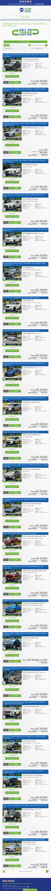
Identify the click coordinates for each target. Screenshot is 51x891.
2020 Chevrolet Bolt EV (32, 403)
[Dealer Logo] (25, 10)
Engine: (24, 65)
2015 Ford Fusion (29, 843)
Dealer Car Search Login (6, 886)
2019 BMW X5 (32, 269)
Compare (13, 73)
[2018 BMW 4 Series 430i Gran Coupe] (12, 170)
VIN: (36, 67)
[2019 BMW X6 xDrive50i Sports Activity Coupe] (12, 306)
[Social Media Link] (30, 2)
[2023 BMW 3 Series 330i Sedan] (12, 133)
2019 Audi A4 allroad (31, 60)
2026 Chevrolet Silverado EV (34, 604)
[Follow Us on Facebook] (21, 2)
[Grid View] (5, 45)
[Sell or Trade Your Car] (25, 32)
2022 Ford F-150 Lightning (33, 776)
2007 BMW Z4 (32, 333)
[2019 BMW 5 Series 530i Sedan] (12, 239)
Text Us (19, 82)
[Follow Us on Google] (28, 2)
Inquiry (5, 82)
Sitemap (17, 886)
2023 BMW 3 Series (33, 128)
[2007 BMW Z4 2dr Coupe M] (12, 339)
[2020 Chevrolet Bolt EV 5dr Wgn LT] (12, 407)
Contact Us (10, 885)
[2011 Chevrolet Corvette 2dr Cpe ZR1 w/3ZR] (12, 509)
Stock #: (24, 63)
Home (3, 885)
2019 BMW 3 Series (30, 94)
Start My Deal (12, 82)
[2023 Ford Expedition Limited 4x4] (12, 712)
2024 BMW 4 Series (30, 200)
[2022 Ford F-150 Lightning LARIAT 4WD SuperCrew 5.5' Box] (12, 781)
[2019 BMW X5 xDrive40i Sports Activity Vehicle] (12, 273)
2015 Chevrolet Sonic (31, 639)
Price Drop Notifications (12, 76)
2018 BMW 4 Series (30, 165)
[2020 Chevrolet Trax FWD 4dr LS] (12, 678)
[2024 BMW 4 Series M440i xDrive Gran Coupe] (12, 204)
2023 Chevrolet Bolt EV (32, 470)
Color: (36, 65)
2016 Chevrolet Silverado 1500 (34, 537)
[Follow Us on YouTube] (25, 2)
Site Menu (25, 17)
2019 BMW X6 (32, 301)
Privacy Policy (15, 885)
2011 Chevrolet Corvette (32, 504)
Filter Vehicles (26, 41)
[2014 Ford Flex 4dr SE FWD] (12, 815)
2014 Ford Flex (32, 810)
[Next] (46, 45)
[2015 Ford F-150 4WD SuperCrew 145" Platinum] (12, 746)
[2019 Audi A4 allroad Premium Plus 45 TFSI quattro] (12, 64)
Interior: (37, 66)
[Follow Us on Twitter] (23, 2)
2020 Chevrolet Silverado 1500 (34, 571)
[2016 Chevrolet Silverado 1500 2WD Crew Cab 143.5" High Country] (12, 542)
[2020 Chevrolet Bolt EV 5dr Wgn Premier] (12, 440)
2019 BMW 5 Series (33, 233)
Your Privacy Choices (23, 886)
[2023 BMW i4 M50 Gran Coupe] (12, 373)
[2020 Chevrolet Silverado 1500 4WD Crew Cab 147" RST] (12, 576)
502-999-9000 (39, 4)
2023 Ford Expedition (34, 707)
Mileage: (37, 63)
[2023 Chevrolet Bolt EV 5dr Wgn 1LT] (12, 474)
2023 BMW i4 (33, 368)
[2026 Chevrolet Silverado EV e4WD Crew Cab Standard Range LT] (12, 609)
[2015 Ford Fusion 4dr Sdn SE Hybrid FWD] (12, 848)
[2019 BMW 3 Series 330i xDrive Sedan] (12, 99)
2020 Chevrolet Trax (34, 672)
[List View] (8, 45)
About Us (6, 885)
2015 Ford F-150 (31, 742)
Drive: (24, 67)
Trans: (24, 66)
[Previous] (29, 45)
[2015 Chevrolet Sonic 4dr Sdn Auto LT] (12, 643)
